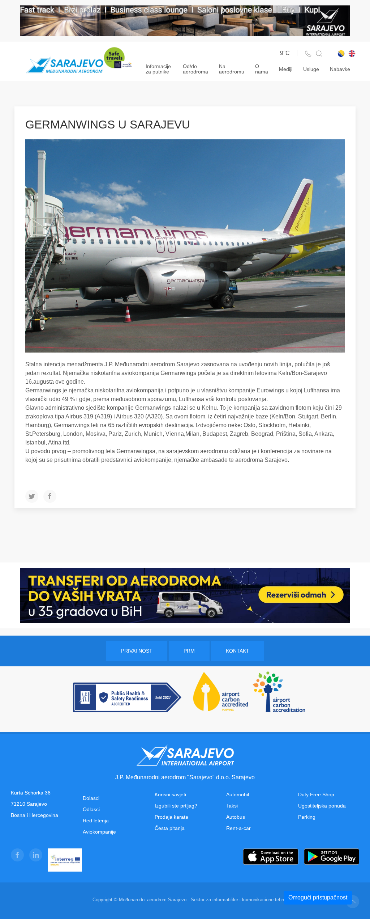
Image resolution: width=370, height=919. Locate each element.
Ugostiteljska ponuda (322, 806)
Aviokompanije (99, 832)
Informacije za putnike (158, 69)
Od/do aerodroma (195, 69)
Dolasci (91, 798)
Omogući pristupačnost (317, 897)
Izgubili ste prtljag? (176, 806)
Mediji (285, 69)
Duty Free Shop (316, 794)
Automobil (237, 794)
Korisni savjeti (170, 794)
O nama (261, 69)
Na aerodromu (231, 69)
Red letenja (96, 820)
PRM (189, 651)
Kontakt (237, 651)
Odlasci (91, 809)
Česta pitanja (170, 828)
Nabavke (340, 69)
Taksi (232, 806)
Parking (306, 817)
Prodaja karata (171, 817)
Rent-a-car (238, 828)
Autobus (235, 817)
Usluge (311, 69)
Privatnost (136, 651)
